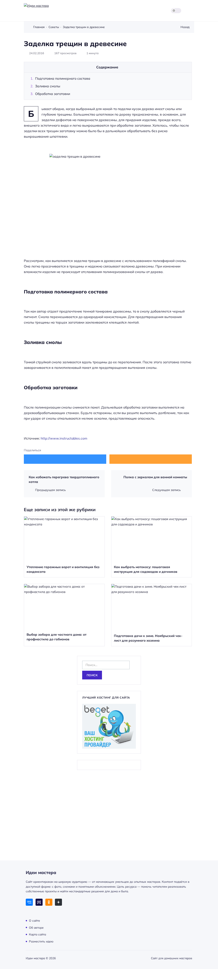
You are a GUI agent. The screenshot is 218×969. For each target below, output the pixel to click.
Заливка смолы (47, 86)
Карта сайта (37, 934)
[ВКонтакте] (29, 902)
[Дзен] (58, 902)
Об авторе (36, 927)
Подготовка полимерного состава (62, 78)
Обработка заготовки (52, 94)
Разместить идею (41, 941)
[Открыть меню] (191, 10)
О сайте (34, 920)
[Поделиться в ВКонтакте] (65, 459)
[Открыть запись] (64, 546)
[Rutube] (39, 902)
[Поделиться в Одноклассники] (150, 459)
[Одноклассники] (48, 902)
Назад (185, 27)
